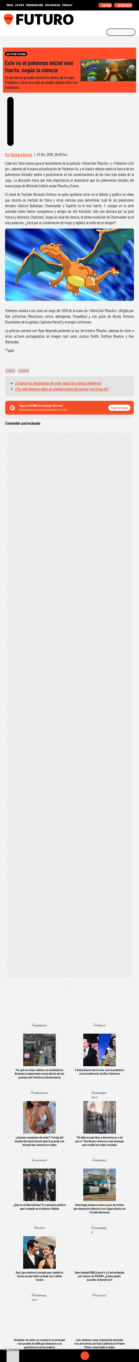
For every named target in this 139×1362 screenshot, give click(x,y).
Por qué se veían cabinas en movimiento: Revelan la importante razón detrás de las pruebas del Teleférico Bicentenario (39, 1073)
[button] (12, 1349)
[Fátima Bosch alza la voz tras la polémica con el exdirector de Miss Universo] (99, 1050)
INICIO (10, 5)
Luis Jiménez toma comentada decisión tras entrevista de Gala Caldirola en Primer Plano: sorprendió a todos (99, 1343)
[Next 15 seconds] (93, 1355)
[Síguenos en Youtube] (124, 18)
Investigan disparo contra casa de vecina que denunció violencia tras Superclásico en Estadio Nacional (99, 1208)
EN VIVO (19, 5)
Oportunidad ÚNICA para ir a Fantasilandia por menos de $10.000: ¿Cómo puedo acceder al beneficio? (99, 1276)
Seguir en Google (119, 407)
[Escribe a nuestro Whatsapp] (135, 18)
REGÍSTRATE (124, 5)
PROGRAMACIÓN (34, 5)
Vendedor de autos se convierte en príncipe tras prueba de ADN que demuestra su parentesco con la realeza (39, 1343)
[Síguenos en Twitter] (118, 18)
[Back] (67, 1355)
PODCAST (67, 5)
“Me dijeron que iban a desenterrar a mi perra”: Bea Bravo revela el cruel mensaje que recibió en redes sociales (99, 1140)
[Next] (102, 1355)
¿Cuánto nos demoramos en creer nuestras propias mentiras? (58, 383)
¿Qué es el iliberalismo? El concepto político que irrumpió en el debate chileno (39, 1206)
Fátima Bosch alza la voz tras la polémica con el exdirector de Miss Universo (99, 1071)
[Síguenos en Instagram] (101, 18)
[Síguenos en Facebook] (112, 18)
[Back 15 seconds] (76, 1355)
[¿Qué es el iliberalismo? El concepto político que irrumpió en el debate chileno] (39, 1185)
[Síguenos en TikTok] (107, 18)
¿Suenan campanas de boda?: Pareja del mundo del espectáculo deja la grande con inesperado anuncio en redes (39, 1140)
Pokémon (24, 370)
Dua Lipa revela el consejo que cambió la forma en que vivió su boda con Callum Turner (39, 1276)
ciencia (10, 370)
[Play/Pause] (85, 1355)
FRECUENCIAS (52, 5)
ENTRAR (106, 5)
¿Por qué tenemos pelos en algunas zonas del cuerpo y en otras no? (62, 388)
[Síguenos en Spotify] (129, 18)
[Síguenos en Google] (96, 18)
